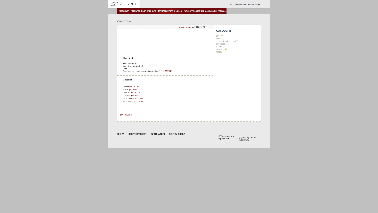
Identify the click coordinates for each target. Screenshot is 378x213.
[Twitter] (200, 27)
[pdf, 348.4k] (133, 89)
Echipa (120, 134)
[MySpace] (207, 27)
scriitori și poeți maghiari (226, 41)
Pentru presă (177, 134)
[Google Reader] (204, 27)
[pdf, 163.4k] (134, 86)
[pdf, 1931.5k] (135, 92)
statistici (219, 47)
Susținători (158, 134)
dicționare (220, 49)
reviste (218, 39)
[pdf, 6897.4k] (137, 98)
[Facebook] (197, 27)
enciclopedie (221, 44)
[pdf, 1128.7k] (137, 101)
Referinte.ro (123, 21)
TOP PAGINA (126, 114)
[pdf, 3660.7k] (136, 95)
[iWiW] (193, 27)
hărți (218, 52)
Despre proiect (137, 134)
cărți (218, 36)
